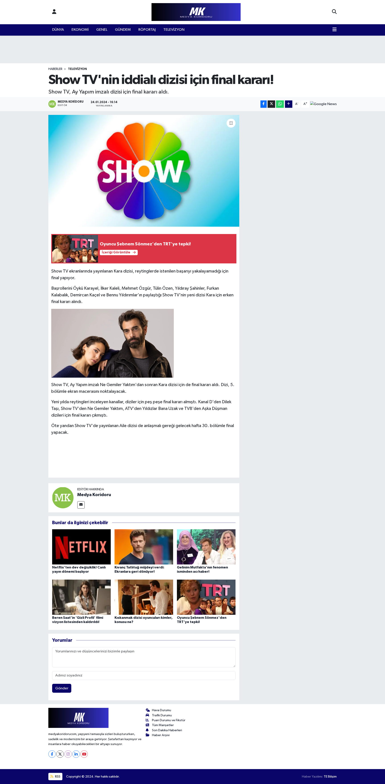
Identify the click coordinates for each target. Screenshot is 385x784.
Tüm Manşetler (163, 725)
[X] (60, 754)
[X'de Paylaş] (271, 104)
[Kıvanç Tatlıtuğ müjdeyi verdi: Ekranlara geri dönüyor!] (144, 547)
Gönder (61, 688)
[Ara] (334, 12)
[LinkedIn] (76, 754)
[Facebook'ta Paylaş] (263, 104)
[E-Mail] (81, 505)
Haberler (55, 69)
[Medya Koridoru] (63, 497)
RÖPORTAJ (147, 30)
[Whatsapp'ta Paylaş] (280, 104)
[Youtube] (84, 754)
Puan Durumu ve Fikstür (168, 720)
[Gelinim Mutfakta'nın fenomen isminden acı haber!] (206, 547)
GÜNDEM (123, 30)
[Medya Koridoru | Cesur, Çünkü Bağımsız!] (196, 12)
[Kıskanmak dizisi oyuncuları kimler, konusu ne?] (144, 597)
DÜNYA (58, 30)
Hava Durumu (161, 710)
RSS (57, 776)
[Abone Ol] (323, 104)
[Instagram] (68, 754)
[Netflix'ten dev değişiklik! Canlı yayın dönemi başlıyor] (81, 547)
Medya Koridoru (94, 495)
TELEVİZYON (173, 30)
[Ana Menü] (334, 30)
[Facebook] (52, 754)
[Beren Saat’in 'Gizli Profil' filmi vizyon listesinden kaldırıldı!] (81, 597)
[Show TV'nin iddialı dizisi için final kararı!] (143, 171)
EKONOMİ (80, 30)
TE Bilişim (330, 776)
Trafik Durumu (162, 715)
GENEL (101, 30)
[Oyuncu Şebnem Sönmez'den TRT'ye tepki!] (206, 597)
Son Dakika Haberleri (167, 730)
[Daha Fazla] (288, 104)
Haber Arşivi (161, 735)
